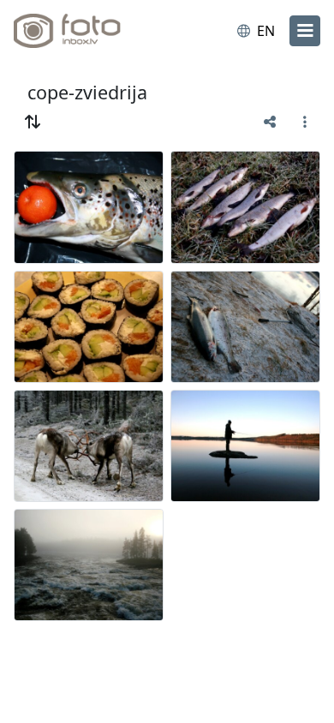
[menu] (304, 30)
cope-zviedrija (87, 92)
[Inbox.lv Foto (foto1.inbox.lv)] (84, 31)
